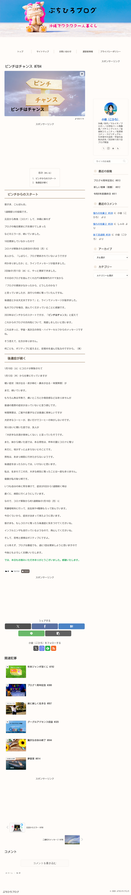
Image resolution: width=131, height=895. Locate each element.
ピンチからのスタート (46, 178)
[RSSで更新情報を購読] (53, 648)
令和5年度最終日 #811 (105, 194)
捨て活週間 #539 (102, 235)
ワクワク (16, 571)
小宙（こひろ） (111, 119)
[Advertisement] (44, 144)
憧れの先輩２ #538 (103, 213)
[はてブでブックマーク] (71, 626)
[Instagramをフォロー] (41, 648)
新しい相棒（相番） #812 (107, 187)
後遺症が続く (42, 183)
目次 (40, 173)
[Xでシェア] (18, 626)
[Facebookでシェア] (45, 626)
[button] (58, 633)
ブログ (26, 571)
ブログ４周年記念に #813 (107, 180)
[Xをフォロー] (36, 648)
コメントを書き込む (44, 863)
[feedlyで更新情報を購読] (47, 648)
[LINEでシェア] (31, 633)
